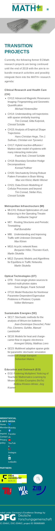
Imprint (3, 433)
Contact (3, 436)
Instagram (12, 454)
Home (3, 424)
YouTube (12, 444)
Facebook (12, 435)
